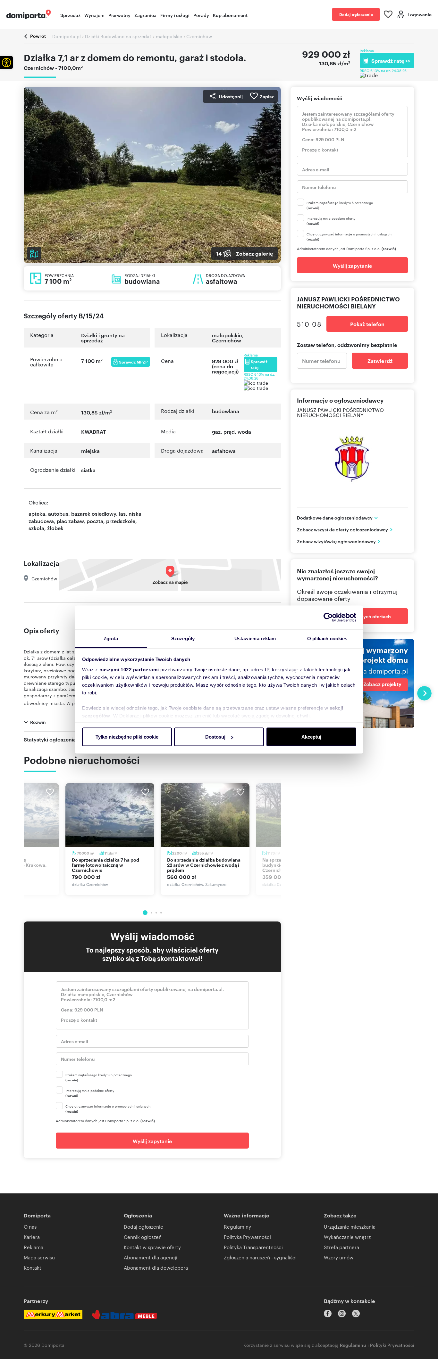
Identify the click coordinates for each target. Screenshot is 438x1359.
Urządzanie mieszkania (349, 1226)
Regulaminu (353, 1345)
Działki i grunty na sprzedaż (103, 338)
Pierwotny (119, 15)
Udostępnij (231, 96)
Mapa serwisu (39, 1257)
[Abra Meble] (124, 1314)
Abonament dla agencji (150, 1257)
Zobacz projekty (382, 684)
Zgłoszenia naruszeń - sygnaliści (260, 1257)
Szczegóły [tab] (183, 638)
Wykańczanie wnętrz (347, 1236)
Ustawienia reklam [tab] (255, 638)
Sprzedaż (70, 15)
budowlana (225, 410)
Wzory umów (338, 1257)
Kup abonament (230, 15)
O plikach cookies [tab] (327, 638)
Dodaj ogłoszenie (356, 14)
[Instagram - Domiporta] (342, 1313)
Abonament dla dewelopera (156, 1267)
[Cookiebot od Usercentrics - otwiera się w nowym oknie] (328, 617)
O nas (30, 1226)
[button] (6, 62)
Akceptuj (311, 737)
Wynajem (94, 15)
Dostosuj (215, 737)
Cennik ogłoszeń (143, 1236)
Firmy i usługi (175, 15)
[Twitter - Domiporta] (356, 1313)
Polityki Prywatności (392, 1345)
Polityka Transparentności (253, 1247)
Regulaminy (237, 1226)
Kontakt (32, 1267)
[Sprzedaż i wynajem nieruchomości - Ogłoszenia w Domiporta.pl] (28, 14)
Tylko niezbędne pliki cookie (127, 737)
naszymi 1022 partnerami (129, 669)
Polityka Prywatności (247, 1236)
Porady (201, 15)
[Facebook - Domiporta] (328, 1313)
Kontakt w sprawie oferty (152, 1247)
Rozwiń (38, 722)
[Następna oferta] (424, 693)
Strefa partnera (341, 1247)
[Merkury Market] (53, 1314)
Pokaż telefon (367, 323)
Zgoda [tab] (111, 638)
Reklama (33, 1247)
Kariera (32, 1236)
